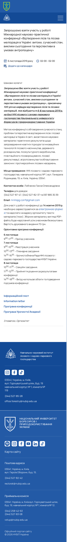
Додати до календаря (20, 66)
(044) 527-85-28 (14, 396)
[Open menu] (60, 18)
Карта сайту (13, 451)
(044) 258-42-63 (14, 511)
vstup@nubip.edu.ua (16, 519)
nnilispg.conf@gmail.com (25, 200)
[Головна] (6, 6)
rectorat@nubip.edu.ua (17, 483)
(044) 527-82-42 (14, 478)
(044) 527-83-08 (13, 514)
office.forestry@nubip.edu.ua (21, 401)
